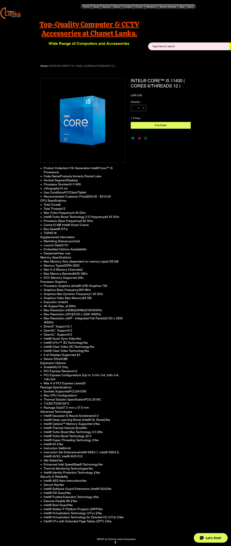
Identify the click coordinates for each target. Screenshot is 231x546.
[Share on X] (152, 138)
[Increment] (144, 108)
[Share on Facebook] (133, 138)
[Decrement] (133, 108)
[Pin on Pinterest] (139, 138)
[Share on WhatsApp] (146, 138)
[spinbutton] (138, 108)
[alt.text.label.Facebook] (115, 542)
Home (44, 65)
